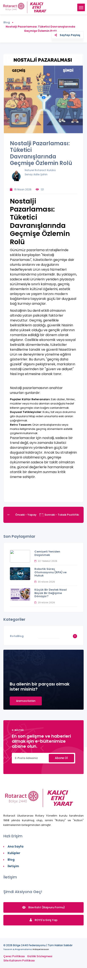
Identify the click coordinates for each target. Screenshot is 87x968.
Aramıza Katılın (25, 701)
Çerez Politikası (14, 956)
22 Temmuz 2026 (47, 561)
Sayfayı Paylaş (69, 35)
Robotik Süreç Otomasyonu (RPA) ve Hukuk (50, 572)
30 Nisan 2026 (46, 581)
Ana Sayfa (15, 846)
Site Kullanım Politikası (19, 960)
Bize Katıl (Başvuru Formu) (46, 907)
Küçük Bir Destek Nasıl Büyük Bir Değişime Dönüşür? (50, 593)
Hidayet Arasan (41, 949)
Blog (6, 22)
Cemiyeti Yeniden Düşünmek (47, 553)
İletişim (13, 866)
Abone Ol (61, 758)
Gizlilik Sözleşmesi (39, 956)
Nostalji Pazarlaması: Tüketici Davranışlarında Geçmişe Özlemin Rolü (41, 153)
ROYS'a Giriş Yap (45, 920)
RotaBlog (17, 636)
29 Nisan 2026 (46, 602)
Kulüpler (14, 853)
